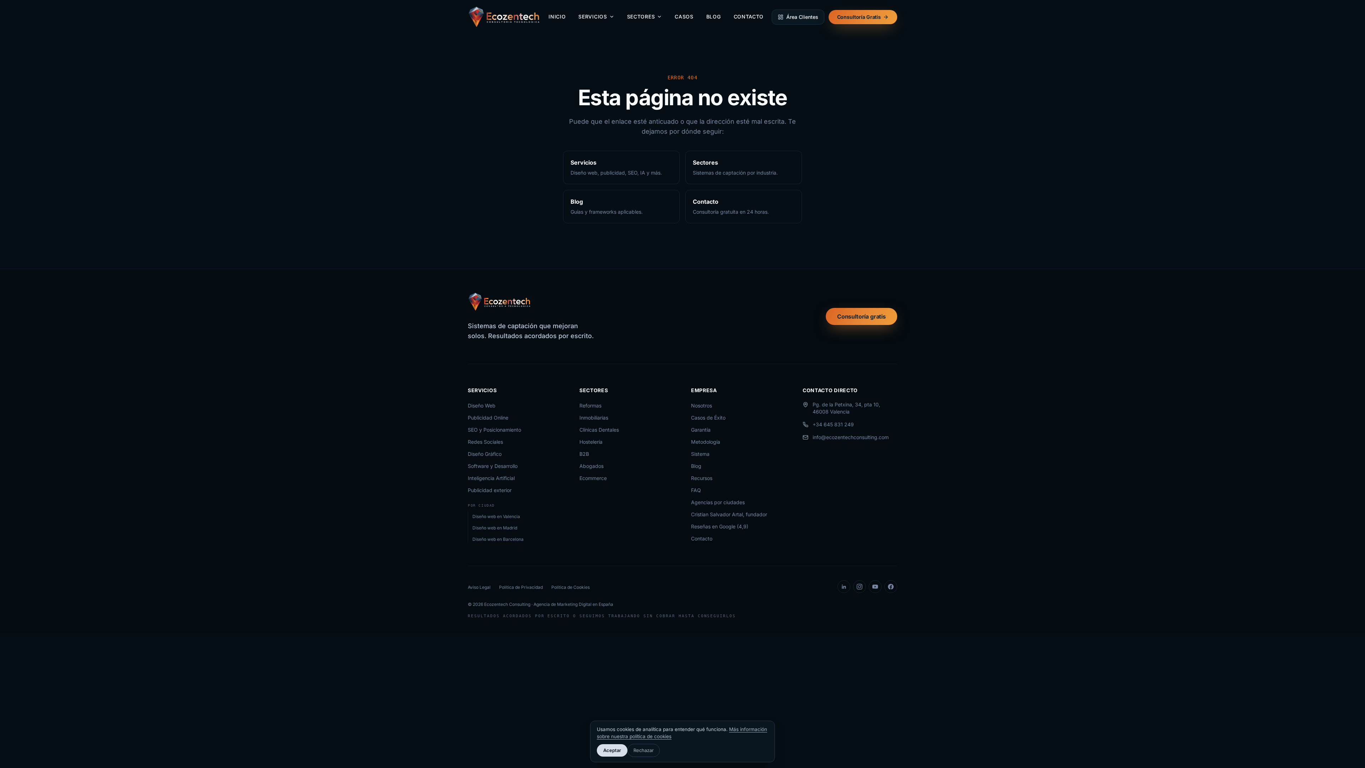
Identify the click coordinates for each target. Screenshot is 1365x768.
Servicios (592, 17)
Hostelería (591, 442)
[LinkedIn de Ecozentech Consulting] (843, 586)
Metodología (705, 442)
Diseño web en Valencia (496, 516)
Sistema (700, 454)
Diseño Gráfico (485, 454)
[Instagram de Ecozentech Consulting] (859, 586)
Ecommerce (593, 478)
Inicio (557, 17)
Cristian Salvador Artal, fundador (729, 514)
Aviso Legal (479, 587)
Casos (684, 17)
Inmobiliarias (593, 418)
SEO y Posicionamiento (494, 430)
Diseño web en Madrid (494, 527)
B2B (584, 454)
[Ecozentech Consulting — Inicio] (504, 17)
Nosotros (701, 405)
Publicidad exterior (490, 490)
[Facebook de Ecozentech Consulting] (890, 586)
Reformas (590, 405)
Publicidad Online (488, 418)
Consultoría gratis (861, 316)
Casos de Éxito (708, 418)
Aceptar (612, 750)
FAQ (696, 490)
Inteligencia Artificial (491, 478)
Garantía (701, 430)
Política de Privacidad (521, 587)
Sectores (641, 17)
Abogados (591, 466)
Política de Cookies (570, 587)
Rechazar (643, 750)
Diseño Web (482, 405)
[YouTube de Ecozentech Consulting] (875, 586)
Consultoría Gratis (859, 17)
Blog (713, 17)
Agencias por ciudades (718, 502)
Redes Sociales (485, 442)
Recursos (701, 478)
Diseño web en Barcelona (498, 539)
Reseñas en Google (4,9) (719, 526)
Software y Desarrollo (493, 466)
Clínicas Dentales (599, 430)
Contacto (749, 17)
